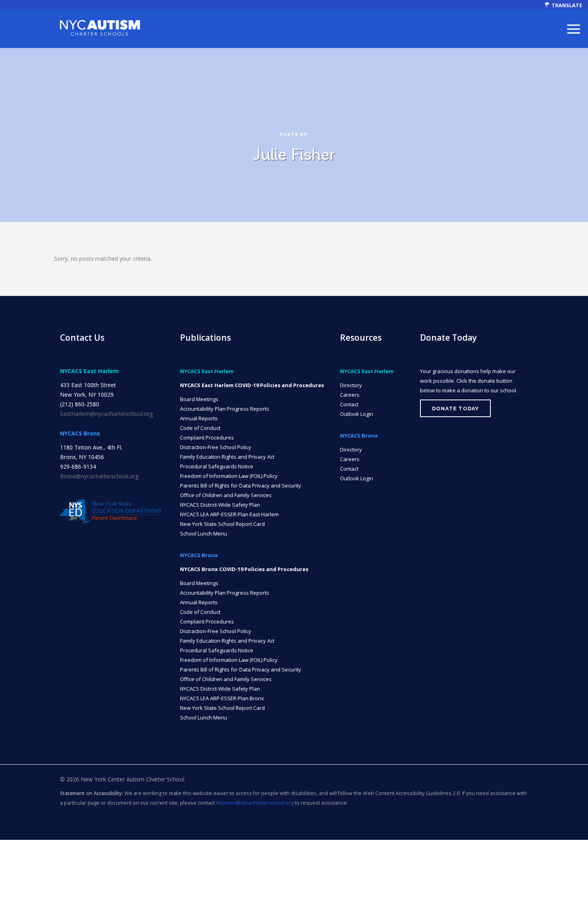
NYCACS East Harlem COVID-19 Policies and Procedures (252, 385)
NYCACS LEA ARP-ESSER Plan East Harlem (229, 514)
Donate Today (455, 409)
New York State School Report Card (222, 523)
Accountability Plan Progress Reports (224, 408)
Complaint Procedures (207, 437)
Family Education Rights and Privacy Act (227, 456)
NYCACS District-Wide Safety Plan (220, 504)
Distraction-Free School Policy (215, 447)
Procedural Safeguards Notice (216, 466)
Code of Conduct (200, 428)
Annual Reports (199, 418)
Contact (349, 404)
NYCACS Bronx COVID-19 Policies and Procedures (244, 569)
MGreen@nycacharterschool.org (255, 802)
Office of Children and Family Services (226, 495)
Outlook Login (356, 414)
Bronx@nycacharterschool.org (99, 476)
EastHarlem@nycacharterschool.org (106, 414)
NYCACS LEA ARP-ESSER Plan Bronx (222, 698)
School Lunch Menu (203, 533)
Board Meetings (199, 399)
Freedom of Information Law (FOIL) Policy (229, 475)
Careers (350, 394)
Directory (351, 385)
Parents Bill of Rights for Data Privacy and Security (240, 485)
